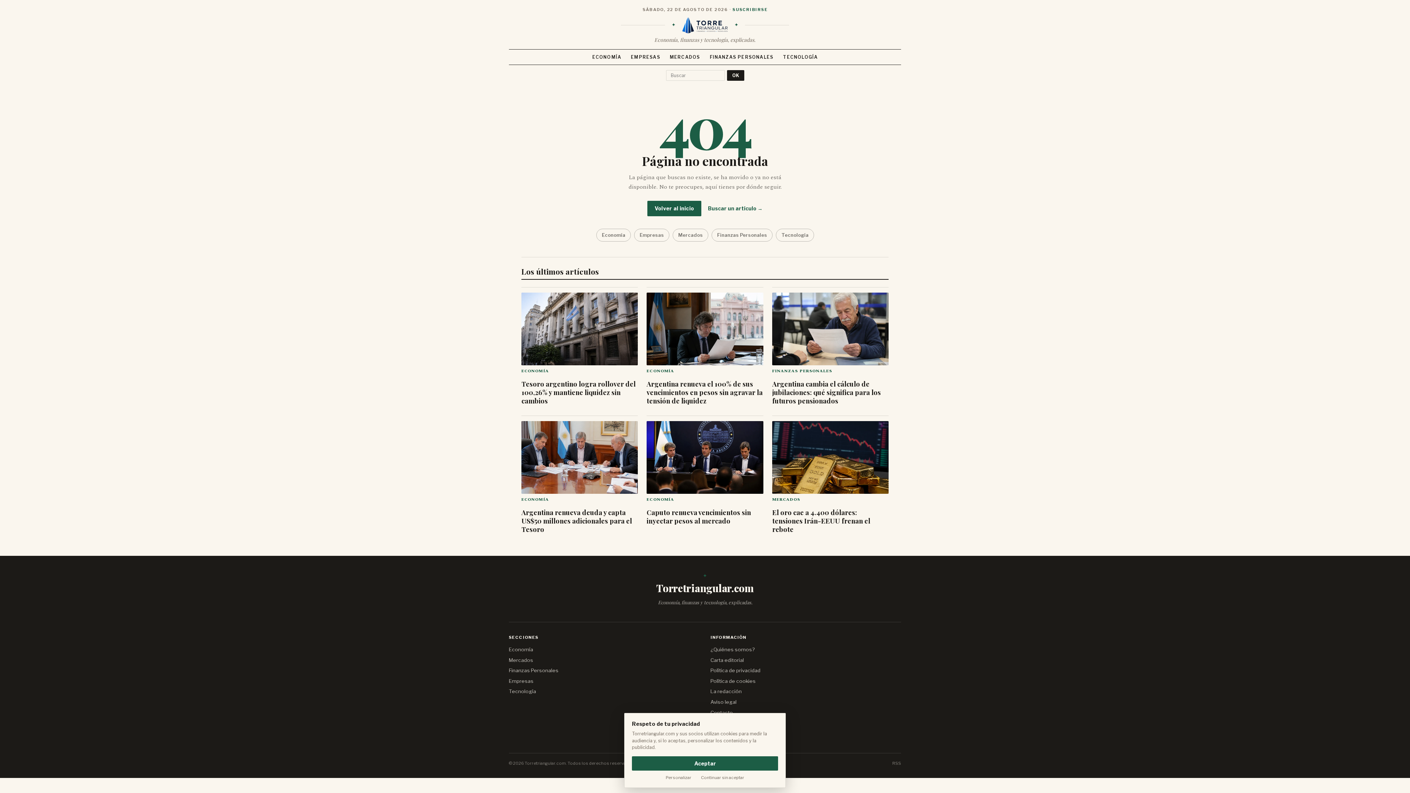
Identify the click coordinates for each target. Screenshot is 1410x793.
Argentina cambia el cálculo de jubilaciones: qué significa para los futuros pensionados (826, 392)
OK (735, 75)
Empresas (645, 57)
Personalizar (678, 777)
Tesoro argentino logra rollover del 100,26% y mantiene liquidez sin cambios (578, 392)
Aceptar (705, 763)
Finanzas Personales (742, 57)
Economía (607, 57)
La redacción (726, 691)
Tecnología (800, 57)
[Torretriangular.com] (705, 25)
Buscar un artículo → (735, 208)
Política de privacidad (735, 670)
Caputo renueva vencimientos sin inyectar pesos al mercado (699, 516)
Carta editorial (727, 660)
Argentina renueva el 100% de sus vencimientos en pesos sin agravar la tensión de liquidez (705, 392)
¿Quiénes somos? (733, 649)
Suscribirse (750, 9)
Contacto (722, 713)
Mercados (685, 57)
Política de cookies (733, 681)
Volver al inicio (674, 208)
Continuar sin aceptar (722, 777)
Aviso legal (724, 702)
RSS (896, 763)
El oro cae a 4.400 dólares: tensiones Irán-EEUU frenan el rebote (821, 521)
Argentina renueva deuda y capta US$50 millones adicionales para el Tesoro (576, 521)
